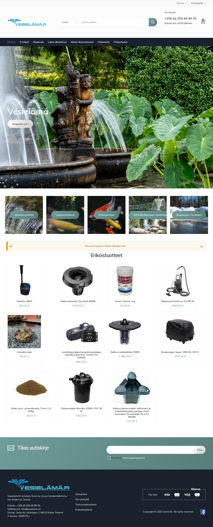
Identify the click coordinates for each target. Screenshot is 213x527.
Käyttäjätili (197, 3)
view (106, 117)
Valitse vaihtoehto (24, 367)
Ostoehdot (81, 494)
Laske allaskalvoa (57, 41)
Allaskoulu (38, 41)
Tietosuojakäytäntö (86, 504)
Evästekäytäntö (83, 509)
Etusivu (11, 41)
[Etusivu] (27, 22)
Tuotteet (24, 41)
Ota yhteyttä (82, 499)
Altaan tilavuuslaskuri (82, 41)
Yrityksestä (103, 41)
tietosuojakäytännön (133, 457)
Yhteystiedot (120, 41)
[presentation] (4, 215)
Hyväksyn (128, 457)
